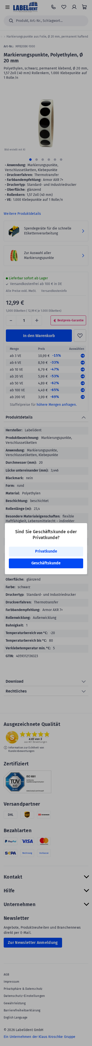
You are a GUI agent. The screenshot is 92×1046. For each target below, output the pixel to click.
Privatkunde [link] (46, 551)
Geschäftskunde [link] (46, 563)
